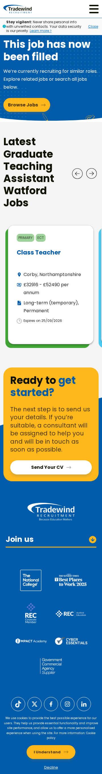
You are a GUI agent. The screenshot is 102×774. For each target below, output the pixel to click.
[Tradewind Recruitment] (17, 9)
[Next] (91, 173)
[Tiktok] (18, 703)
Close (93, 26)
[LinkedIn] (84, 703)
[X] (34, 703)
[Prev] (77, 173)
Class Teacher (39, 252)
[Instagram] (67, 703)
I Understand (47, 752)
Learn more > (41, 30)
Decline (51, 767)
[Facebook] (51, 703)
